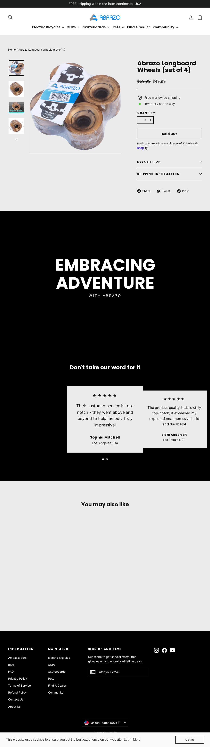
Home (12, 49)
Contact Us (15, 699)
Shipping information (158, 174)
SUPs (71, 27)
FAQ (11, 671)
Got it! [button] (189, 739)
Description (149, 161)
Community (164, 27)
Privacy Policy (17, 678)
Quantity (146, 113)
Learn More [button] (132, 739)
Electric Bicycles (46, 27)
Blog (11, 664)
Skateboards (94, 27)
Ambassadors (17, 657)
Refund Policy (17, 692)
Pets (117, 27)
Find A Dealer (138, 27)
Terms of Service (19, 685)
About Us (14, 706)
